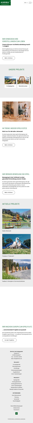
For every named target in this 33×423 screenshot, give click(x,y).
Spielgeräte (16, 380)
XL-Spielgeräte (16, 364)
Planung (17, 397)
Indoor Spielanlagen (16, 374)
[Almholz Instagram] (16, 413)
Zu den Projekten (9, 340)
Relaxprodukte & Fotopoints (16, 389)
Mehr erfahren (9, 58)
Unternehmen (16, 393)
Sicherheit (16, 399)
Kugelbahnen (16, 372)
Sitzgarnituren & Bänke (16, 387)
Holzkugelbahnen (16, 381)
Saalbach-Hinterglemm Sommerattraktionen (13, 281)
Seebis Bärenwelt (6, 231)
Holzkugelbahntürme (16, 383)
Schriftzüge (16, 368)
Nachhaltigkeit (16, 401)
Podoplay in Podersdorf (8, 256)
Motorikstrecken (17, 366)
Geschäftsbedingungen (16, 406)
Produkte (16, 377)
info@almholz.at (18, 358)
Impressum (16, 409)
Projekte (16, 362)
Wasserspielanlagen (16, 370)
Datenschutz (16, 408)
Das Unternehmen (16, 395)
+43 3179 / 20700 (18, 356)
